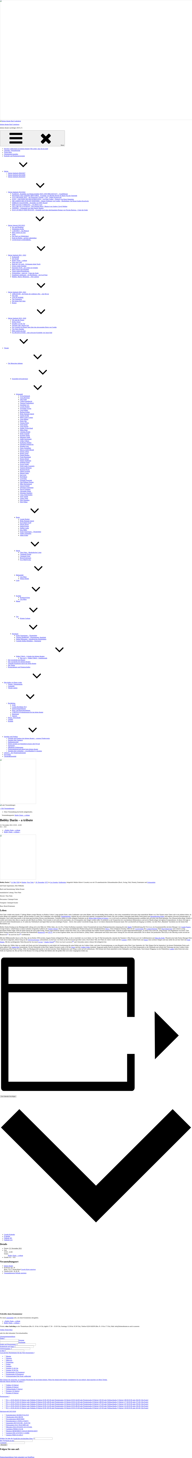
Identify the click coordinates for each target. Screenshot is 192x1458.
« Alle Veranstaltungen (7, 808)
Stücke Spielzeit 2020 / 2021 (17, 292)
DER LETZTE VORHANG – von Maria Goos (27, 204)
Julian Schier (24, 535)
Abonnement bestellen (11, 154)
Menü (62, 145)
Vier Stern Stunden (18, 329)
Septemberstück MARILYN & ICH (17, 1415)
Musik (18, 551)
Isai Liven (23, 475)
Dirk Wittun (24, 502)
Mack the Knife (160, 938)
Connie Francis (185, 927)
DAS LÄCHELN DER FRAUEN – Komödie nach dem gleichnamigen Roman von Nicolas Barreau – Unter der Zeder (50, 210)
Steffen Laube (24, 528)
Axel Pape (23, 478)
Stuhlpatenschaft (13, 742)
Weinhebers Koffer (18, 229)
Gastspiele (11, 686)
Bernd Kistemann (25, 558)
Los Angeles (54, 882)
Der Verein (11, 665)
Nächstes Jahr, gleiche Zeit (20, 325)
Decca (107, 929)
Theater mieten (12, 688)
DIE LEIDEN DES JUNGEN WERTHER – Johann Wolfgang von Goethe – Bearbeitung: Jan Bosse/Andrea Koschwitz (50, 201)
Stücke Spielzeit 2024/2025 (16, 177)
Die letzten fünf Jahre (19, 301)
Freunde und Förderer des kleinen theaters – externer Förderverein (29, 738)
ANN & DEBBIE (18, 297)
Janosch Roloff (25, 486)
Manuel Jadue (24, 473)
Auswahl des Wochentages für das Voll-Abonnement (17, 1353)
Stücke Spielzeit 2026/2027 (16, 173)
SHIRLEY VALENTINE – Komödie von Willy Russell (29, 203)
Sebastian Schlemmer (27, 487)
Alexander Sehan (25, 491)
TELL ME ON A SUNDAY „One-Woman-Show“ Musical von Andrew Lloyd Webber (39, 206)
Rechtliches (11, 703)
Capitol (171, 949)
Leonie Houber (25, 407)
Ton (17, 616)
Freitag (8, 1364)
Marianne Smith (25, 437)
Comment (3, 1443)
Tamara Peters (24, 423)
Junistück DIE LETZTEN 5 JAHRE (17, 1433)
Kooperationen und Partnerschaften (19, 667)
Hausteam (15, 634)
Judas (14, 234)
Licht (17, 580)
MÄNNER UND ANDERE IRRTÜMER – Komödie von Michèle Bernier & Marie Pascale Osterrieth (44, 195)
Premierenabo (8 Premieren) (15, 1374)
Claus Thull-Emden (26, 495)
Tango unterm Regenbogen (20, 271)
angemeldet (10, 1318)
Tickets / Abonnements (15, 684)
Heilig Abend (16, 322)
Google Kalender (9, 1234)
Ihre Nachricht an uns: (7, 1440)
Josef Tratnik (24, 496)
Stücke (6, 171)
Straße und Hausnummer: (8, 1344)
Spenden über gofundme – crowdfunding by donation (25, 751)
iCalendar (7, 1236)
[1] (7, 934)
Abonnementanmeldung (7, 1336)
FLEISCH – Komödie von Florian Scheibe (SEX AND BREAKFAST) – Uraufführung (40, 194)
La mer (40, 942)
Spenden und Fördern (11, 736)
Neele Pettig (24, 425)
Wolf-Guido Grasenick (27, 466)
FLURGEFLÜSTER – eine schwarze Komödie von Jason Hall (32, 332)
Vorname (21, 1340)
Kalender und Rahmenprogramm (14, 156)
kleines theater (8, 1266)
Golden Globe (85, 947)
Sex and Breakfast (18, 227)
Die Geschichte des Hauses (16, 660)
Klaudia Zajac (24, 446)
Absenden (4, 1445)
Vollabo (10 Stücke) (12, 1385)
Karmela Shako (25, 435)
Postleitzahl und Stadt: (7, 1346)
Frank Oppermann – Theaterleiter (30, 532)
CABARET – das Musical (20, 231)
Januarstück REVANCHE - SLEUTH (18, 1423)
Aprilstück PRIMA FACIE (14, 1429)
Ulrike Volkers (24, 441)
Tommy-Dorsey (53, 929)
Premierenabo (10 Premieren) (15, 1372)
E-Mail (3, 1351)
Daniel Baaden (24, 455)
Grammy (124, 940)
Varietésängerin (66, 916)
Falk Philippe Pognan (27, 482)
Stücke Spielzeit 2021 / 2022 (17, 255)
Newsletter (7, 754)
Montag (8, 1356)
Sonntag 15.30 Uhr (12, 1368)
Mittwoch (9, 1360)
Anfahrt (10, 719)
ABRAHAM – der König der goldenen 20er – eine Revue (30, 294)
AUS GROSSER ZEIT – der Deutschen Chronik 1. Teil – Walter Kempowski (37, 197)
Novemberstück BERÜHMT (15, 1419)
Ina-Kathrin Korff (25, 523)
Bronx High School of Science (98, 918)
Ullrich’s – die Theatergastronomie (15, 753)
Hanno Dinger (24, 459)
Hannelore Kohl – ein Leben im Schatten (25, 268)
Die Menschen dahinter (15, 363)
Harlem (24, 882)
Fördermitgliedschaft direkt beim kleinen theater (23, 749)
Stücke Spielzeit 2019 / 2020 (17, 318)
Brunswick (41, 932)
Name (2, 1338)
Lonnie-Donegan (151, 929)
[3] (54, 941)
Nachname (21, 1342)
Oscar (73, 947)
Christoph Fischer (25, 554)
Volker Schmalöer (25, 533)
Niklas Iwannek (25, 471)
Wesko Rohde (24, 578)
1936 (18, 882)
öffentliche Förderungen (15, 747)
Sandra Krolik (24, 416)
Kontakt (10, 721)
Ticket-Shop (8, 152)
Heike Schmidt (24, 434)
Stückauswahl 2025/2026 (8, 1411)
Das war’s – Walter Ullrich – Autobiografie (33, 658)
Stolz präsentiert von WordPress (24, 1457)
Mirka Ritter (24, 430)
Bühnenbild (19, 575)
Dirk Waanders (25, 500)
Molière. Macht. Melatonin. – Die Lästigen (25, 277)
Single (130, 927)
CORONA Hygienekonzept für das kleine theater (27, 712)
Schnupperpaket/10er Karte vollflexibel (18, 1376)
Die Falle (15, 296)
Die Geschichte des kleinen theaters (19, 662)
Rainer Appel (24, 453)
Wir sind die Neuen (18, 320)
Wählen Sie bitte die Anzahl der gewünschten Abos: (17, 1438)
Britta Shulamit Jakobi (27, 414)
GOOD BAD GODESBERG (21, 240)
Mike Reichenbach (26, 484)
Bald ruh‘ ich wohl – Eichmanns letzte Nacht (26, 264)
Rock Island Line (167, 929)
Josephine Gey (24, 405)
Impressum (15, 714)
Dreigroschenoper (34, 940)
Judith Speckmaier (26, 439)
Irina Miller (23, 530)
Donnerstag (9, 1362)
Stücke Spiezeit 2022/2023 (16, 225)
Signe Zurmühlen (25, 448)
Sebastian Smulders (26, 493)
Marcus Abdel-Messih (27, 450)
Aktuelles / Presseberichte (12, 150)
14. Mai (13, 882)
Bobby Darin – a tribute (19, 260)
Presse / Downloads (14, 717)
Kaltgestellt (15, 257)
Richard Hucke (25, 469)
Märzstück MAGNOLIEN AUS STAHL (19, 1427)
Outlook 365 (8, 1238)
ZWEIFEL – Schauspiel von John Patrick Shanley (28, 208)
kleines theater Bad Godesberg (9, 124)
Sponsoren (11, 745)
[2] (20, 934)
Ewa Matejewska (25, 560)
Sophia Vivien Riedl (26, 428)
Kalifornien (62, 882)
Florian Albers (24, 451)
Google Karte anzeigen (28, 1269)
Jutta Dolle (23, 399)
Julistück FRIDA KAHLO (14, 1435)
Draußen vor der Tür (18, 323)
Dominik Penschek (26, 480)
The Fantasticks (17, 299)
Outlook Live (8, 1240)
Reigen (14, 303)
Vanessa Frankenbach (27, 403)
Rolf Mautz (23, 477)
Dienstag (9, 1358)
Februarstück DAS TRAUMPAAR (17, 1425)
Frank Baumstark (25, 457)
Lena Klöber (24, 410)
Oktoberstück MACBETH (14, 1417)
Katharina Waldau (25, 443)
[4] (73, 941)
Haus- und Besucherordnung (21, 710)
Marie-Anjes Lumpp (26, 417)
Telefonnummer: (6, 1348)
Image (146, 940)
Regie (18, 517)
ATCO (50, 932)
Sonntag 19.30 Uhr (12, 1370)
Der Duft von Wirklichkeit (20, 236)
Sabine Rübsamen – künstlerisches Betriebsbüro (31, 639)
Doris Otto (23, 421)
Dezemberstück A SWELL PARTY (17, 1421)
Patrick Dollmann (25, 460)
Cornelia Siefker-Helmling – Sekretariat (28, 641)
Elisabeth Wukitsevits (27, 444)
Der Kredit (15, 259)
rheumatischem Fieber (157, 916)
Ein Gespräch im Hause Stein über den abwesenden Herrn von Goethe (34, 327)
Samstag (8, 1366)
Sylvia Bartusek (25, 396)
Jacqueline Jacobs (25, 408)
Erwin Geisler (24, 464)
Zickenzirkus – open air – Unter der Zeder (25, 273)
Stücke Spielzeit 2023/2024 (16, 192)
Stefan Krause (24, 526)
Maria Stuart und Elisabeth (20, 269)
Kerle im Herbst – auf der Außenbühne (24, 238)
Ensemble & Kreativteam (20, 379)
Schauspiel (19, 394)
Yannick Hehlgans (26, 468)
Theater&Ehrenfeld (10, 756)
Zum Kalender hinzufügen (8, 1096)
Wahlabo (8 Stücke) (12, 1387)
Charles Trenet (48, 942)
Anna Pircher (24, 426)
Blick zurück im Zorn (19, 232)
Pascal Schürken (25, 489)
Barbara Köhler (25, 412)
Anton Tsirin (24, 498)
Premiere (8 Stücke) (12, 1393)
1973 (46, 882)
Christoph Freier (25, 556)
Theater (6, 348)
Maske (18, 601)
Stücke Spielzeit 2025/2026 (16, 175)
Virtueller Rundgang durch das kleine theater (22, 663)
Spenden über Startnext (15, 740)
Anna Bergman (25, 398)
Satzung (14, 716)
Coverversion (139, 929)
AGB (14, 705)
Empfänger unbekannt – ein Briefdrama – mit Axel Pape (30, 275)
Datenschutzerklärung (19, 708)
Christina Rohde (25, 432)
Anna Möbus (24, 419)
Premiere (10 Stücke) (12, 1391)
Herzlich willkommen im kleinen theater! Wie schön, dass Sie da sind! (26, 149)
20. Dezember (40, 882)
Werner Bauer (24, 524)
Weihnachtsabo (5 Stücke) (14, 1389)
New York (30, 882)
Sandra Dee (15, 947)
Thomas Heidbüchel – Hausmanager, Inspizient (31, 637)
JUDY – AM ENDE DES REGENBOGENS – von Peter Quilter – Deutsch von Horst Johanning (43, 199)
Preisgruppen (5, 1396)
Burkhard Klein (25, 597)
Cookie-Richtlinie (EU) (19, 707)
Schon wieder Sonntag (19, 266)
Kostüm (18, 596)
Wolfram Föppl (25, 462)
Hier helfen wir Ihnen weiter (13, 682)
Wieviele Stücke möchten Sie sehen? (12, 1381)
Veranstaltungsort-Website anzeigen (15, 1273)
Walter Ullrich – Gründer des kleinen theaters (30, 656)
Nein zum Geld (17, 262)
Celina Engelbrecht (26, 401)
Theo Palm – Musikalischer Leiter (30, 552)
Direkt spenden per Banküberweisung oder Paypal (24, 744)
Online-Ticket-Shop (6, 1330)
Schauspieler (151, 882)
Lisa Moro (23, 577)
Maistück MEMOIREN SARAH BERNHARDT (22, 1431)
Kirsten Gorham (25, 618)
